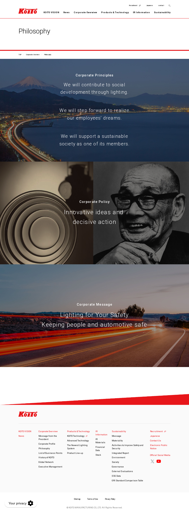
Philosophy (44, 448)
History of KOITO (46, 457)
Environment (118, 457)
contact (161, 5)
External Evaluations (122, 471)
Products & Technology (78, 431)
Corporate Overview (32, 55)
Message (116, 436)
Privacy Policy (110, 499)
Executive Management (50, 466)
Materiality (117, 440)
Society (115, 462)
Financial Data (100, 449)
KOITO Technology (75, 436)
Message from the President (47, 437)
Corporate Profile (46, 444)
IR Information (101, 433)
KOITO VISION (51, 12)
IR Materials (100, 441)
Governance (118, 466)
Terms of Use (92, 499)
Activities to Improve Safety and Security (127, 447)
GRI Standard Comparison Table (127, 480)
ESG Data (116, 476)
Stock (98, 455)
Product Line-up (75, 453)
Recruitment (133, 5)
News (66, 12)
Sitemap (77, 499)
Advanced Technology (78, 440)
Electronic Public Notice (158, 447)
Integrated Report (120, 453)
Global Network (45, 462)
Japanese (149, 5)
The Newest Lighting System (77, 447)
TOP (19, 55)
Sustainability (119, 431)
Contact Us (155, 440)
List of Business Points (50, 453)
